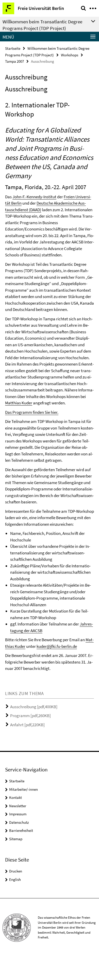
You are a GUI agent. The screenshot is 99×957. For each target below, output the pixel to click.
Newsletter (17, 805)
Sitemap (15, 838)
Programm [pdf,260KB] (30, 715)
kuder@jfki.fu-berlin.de (57, 646)
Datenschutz (19, 822)
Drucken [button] (15, 871)
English (15, 879)
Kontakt (15, 797)
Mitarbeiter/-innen (23, 789)
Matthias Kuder (18, 403)
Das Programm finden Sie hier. (31, 412)
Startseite (12, 48)
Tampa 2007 (14, 61)
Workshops (69, 55)
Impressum (17, 814)
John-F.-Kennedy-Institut (34, 197)
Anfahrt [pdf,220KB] (27, 725)
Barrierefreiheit (21, 830)
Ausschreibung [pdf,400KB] (33, 707)
